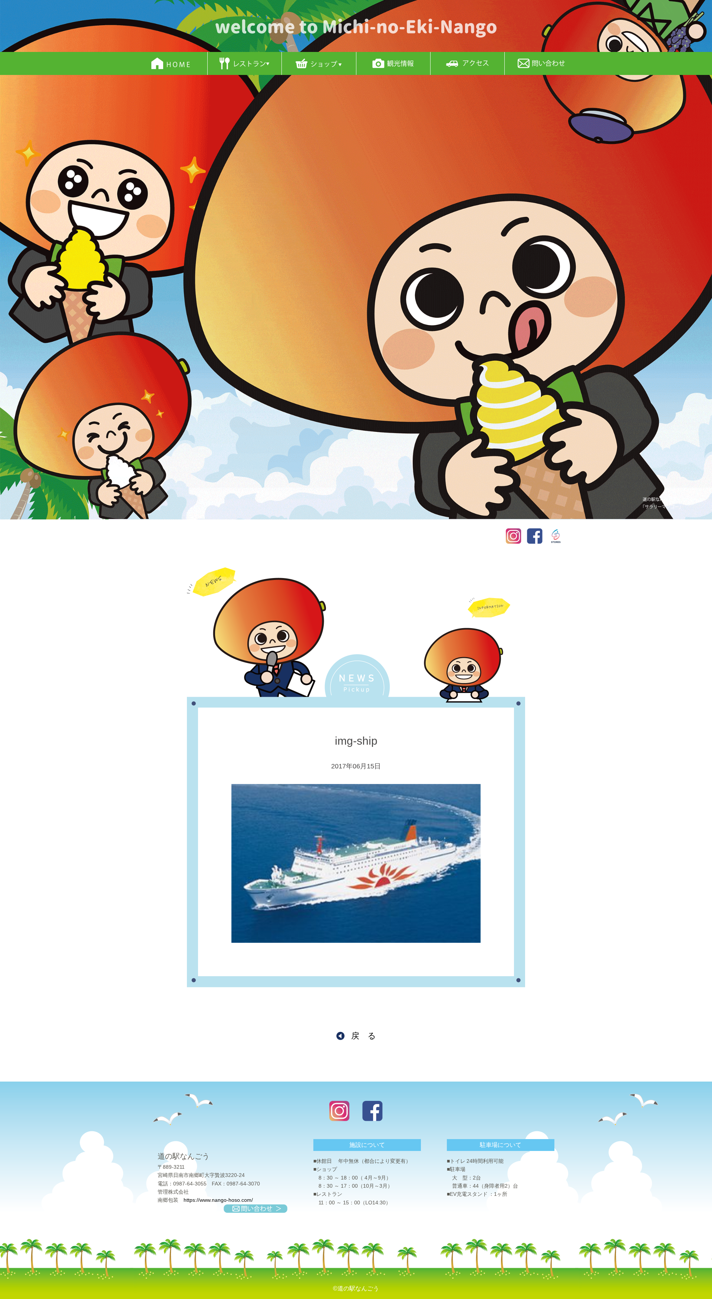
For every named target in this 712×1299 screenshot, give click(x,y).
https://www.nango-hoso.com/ (218, 1200)
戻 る (363, 1035)
